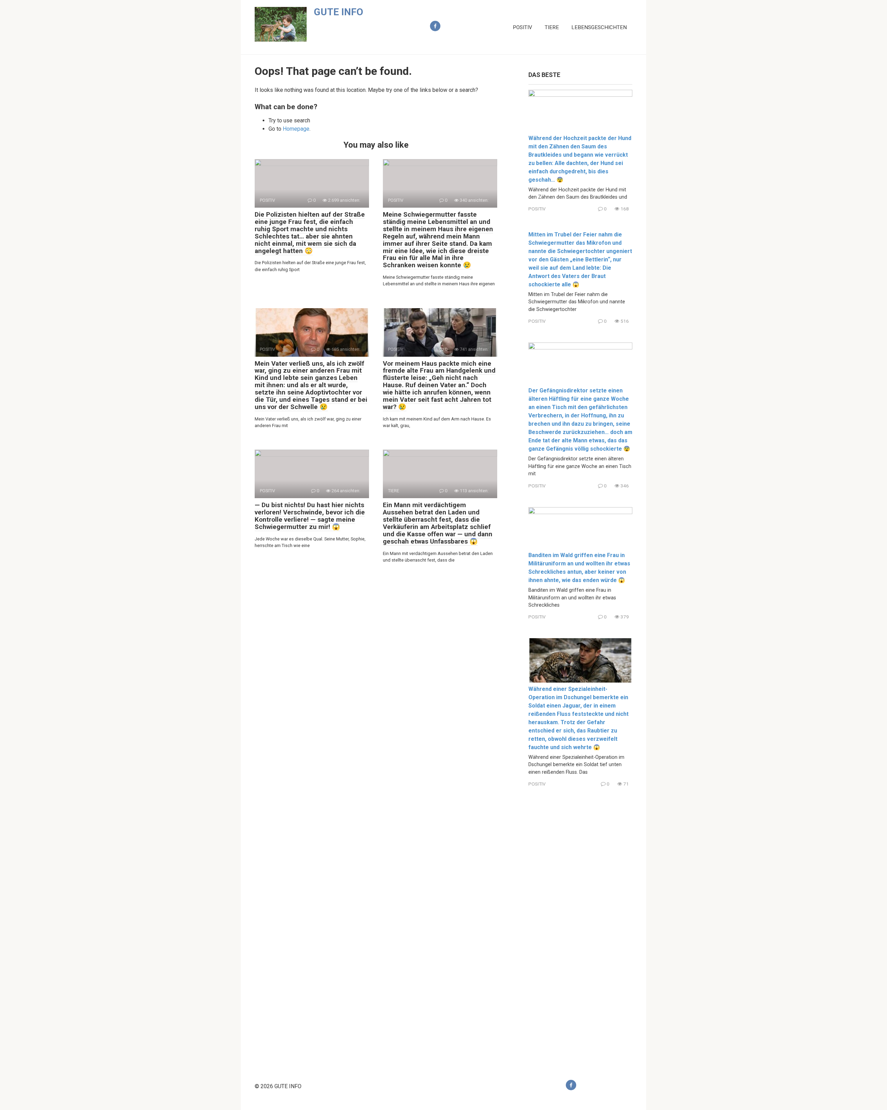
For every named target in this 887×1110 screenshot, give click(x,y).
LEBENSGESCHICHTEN (599, 27)
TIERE (552, 27)
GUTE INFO (338, 12)
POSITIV (522, 27)
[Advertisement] (580, 928)
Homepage (296, 128)
